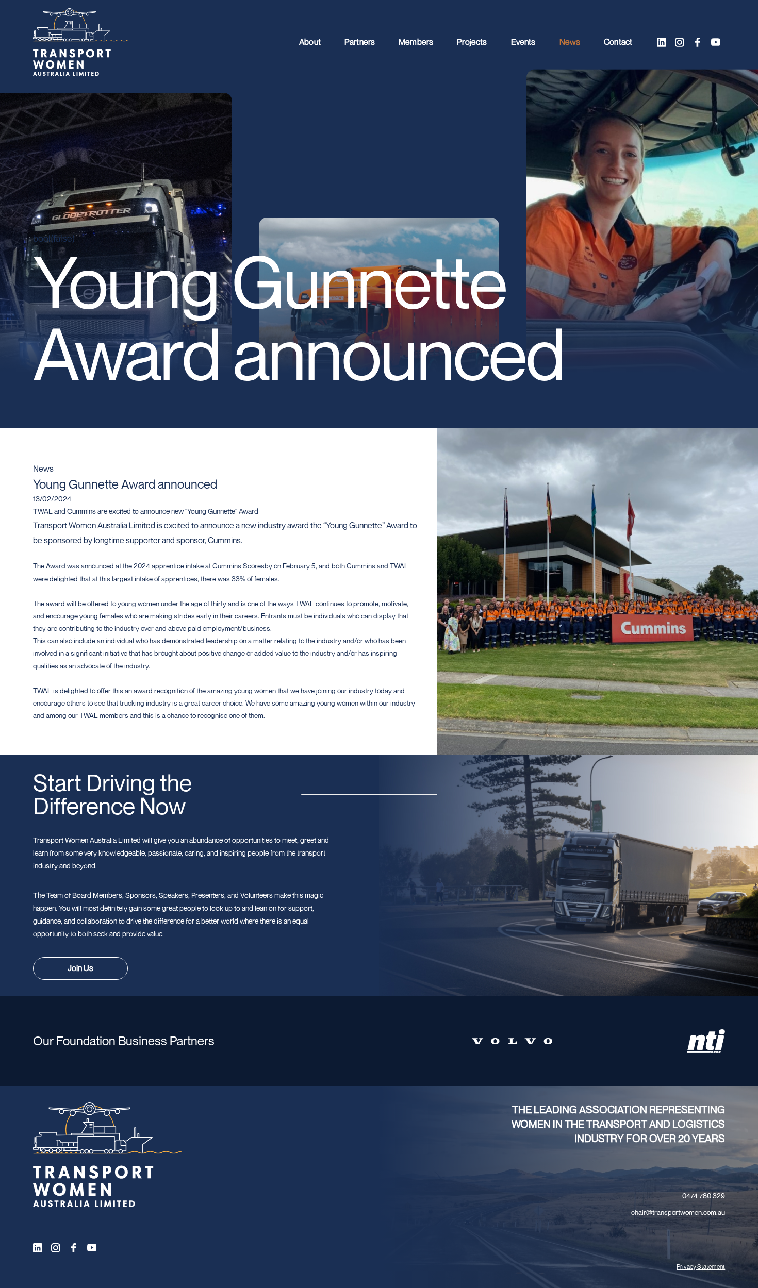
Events (523, 42)
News (570, 42)
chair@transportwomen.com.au (678, 1212)
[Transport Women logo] (81, 42)
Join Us (80, 968)
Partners (359, 42)
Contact (618, 42)
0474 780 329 (703, 1196)
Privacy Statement (701, 1266)
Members (416, 42)
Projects (472, 42)
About (310, 42)
